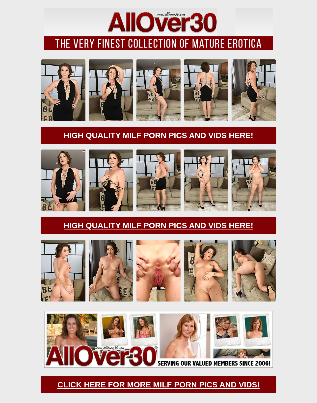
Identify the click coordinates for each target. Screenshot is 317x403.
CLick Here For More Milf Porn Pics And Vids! (158, 384)
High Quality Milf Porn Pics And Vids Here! (158, 135)
